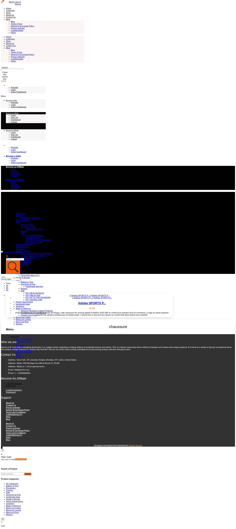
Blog (13, 22)
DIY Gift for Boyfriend (35, 236)
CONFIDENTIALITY (14, 414)
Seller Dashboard (18, 92)
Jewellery (20, 249)
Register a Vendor (23, 341)
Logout (14, 122)
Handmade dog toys (34, 229)
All (7, 290)
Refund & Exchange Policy (22, 26)
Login (13, 90)
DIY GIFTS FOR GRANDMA (38, 240)
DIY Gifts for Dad (33, 238)
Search (27, 474)
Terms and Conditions (16, 412)
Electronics (20, 214)
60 (7, 288)
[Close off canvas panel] (3, 519)
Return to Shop (21, 459)
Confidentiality (17, 30)
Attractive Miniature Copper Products (37, 253)
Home (8, 8)
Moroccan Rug (22, 264)
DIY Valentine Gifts (34, 242)
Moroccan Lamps (23, 262)
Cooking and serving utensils (33, 255)
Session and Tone (28, 258)
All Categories (12, 484)
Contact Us (11, 17)
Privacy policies (18, 28)
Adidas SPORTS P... (92, 303)
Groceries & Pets (28, 227)
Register (14, 88)
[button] (5, 66)
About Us (10, 15)
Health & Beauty (23, 220)
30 (7, 286)
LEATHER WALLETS (30, 218)
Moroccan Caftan (23, 317)
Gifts (23, 233)
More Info (15, 337)
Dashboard (16, 120)
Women (24, 231)
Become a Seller (11, 85)
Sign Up (14, 118)
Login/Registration (14, 384)
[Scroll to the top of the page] (1, 448)
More (8, 19)
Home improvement (24, 244)
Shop (8, 13)
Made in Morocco (23, 251)
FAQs (13, 33)
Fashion (19, 216)
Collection (10, 11)
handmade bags (23, 247)
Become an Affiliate (12, 113)
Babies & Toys (27, 225)
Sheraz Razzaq (135, 445)
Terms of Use (16, 24)
